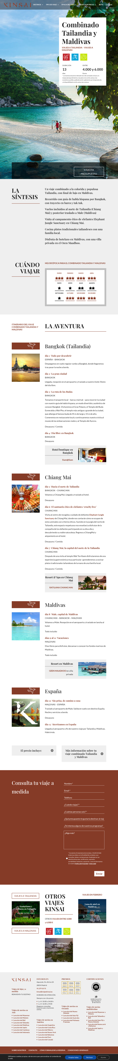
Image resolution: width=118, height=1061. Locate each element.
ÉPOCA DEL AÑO (68, 5)
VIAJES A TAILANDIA (72, 47)
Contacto (109, 5)
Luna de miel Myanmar (21, 1015)
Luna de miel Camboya (21, 1030)
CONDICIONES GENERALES (78, 1050)
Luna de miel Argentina (46, 1025)
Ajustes (103, 1057)
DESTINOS (37, 5)
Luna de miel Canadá (45, 1040)
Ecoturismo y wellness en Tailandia (26, 907)
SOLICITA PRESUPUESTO (89, 171)
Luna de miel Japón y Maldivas (59, 944)
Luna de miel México (45, 1030)
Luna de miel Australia (71, 1018)
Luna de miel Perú (44, 1037)
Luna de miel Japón (20, 1027)
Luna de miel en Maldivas (92, 905)
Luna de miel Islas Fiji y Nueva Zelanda (96, 1021)
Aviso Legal (92, 863)
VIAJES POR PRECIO (86, 5)
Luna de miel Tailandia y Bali (96, 1017)
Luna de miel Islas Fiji (70, 1015)
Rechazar (89, 1057)
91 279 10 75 (41, 988)
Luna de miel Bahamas (46, 1035)
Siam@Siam (67, 460)
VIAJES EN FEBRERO (92, 894)
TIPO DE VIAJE (51, 5)
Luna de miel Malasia (20, 1018)
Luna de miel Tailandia (21, 1023)
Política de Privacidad (81, 863)
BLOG (101, 5)
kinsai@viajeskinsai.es (44, 992)
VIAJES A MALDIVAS (25, 930)
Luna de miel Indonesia (21, 1032)
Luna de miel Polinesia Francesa (71, 1021)
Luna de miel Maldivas (21, 1025)
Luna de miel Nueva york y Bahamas (97, 1025)
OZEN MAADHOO (57, 671)
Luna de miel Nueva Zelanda (70, 1012)
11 (35, 919)
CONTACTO (33, 1050)
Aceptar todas (73, 1057)
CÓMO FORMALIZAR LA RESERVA (52, 1050)
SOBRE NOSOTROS (19, 1050)
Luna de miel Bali (19, 1020)
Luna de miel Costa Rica (46, 1027)
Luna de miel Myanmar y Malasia (97, 1013)
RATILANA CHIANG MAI (61, 587)
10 (33, 919)
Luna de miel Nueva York (47, 1032)
